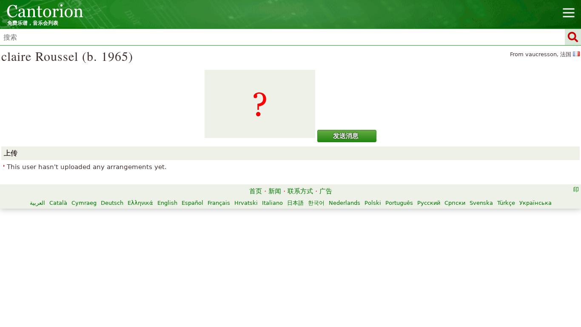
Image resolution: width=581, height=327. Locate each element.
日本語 (295, 203)
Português (399, 203)
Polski (373, 203)
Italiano (272, 203)
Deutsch (112, 203)
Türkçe (506, 203)
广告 (325, 191)
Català (58, 203)
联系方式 (300, 191)
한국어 (316, 203)
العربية (37, 203)
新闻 (274, 191)
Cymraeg (84, 203)
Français (219, 203)
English (167, 203)
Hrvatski (246, 203)
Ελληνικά (140, 203)
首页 (255, 191)
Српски (454, 203)
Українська (535, 203)
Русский (428, 203)
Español (192, 203)
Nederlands (344, 203)
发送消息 (346, 136)
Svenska (481, 203)
